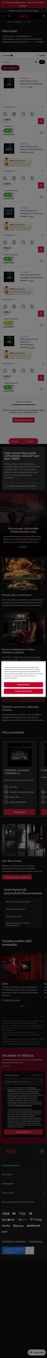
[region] (23, 679)
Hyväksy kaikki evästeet (23, 691)
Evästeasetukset (23, 684)
